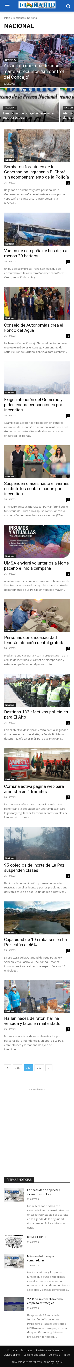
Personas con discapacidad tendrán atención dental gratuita (34, 640)
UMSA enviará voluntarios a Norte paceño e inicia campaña (36, 566)
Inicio (7, 18)
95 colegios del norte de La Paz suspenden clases (34, 868)
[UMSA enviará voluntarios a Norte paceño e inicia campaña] (37, 541)
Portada (12, 1350)
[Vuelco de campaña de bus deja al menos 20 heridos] (37, 229)
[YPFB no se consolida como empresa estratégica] (14, 1304)
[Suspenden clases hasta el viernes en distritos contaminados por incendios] (37, 461)
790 (39, 1067)
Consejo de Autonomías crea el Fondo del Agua (33, 328)
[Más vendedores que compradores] (14, 1261)
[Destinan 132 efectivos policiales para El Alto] (37, 690)
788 (17, 1067)
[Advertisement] (37, 1129)
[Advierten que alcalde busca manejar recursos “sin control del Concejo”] (37, 60)
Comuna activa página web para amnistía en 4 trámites (34, 789)
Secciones (18, 18)
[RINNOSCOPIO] (14, 1242)
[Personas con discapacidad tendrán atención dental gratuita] (37, 615)
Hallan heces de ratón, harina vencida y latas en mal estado (32, 1021)
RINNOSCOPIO (36, 1237)
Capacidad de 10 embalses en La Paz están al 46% (35, 942)
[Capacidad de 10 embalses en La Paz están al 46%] (37, 917)
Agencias (54, 1354)
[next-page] (48, 1067)
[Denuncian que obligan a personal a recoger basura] (29, 105)
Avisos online (12, 1354)
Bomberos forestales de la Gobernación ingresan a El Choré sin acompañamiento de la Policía (36, 172)
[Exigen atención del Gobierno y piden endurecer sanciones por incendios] (37, 377)
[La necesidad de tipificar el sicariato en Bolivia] (14, 1195)
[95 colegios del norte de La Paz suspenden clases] (37, 843)
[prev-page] (7, 1067)
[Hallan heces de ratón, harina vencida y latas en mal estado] (37, 996)
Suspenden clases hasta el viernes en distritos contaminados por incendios (36, 488)
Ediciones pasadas (34, 1354)
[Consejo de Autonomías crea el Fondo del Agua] (37, 303)
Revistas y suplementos (49, 1350)
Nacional (10, 60)
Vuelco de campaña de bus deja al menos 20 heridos (36, 253)
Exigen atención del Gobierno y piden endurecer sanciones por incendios (33, 404)
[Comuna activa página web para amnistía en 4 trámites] (37, 764)
